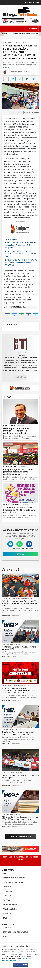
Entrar (20, 554)
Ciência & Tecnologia (13, 882)
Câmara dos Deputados (14, 878)
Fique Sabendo (10, 909)
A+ (19, 112)
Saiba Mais (20, 377)
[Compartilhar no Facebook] (6, 79)
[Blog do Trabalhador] (20, 11)
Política (7, 913)
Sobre (6, 936)
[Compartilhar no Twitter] (13, 79)
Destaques (8, 887)
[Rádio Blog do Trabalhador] (20, 21)
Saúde (6, 918)
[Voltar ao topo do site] (38, 532)
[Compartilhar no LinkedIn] (33, 79)
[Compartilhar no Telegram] (26, 79)
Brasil (6, 873)
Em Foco (7, 900)
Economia (7, 891)
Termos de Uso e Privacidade (16, 932)
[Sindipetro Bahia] (20, 388)
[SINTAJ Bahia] (20, 849)
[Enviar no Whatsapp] (19, 79)
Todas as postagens (20, 836)
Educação (7, 896)
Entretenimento (10, 904)
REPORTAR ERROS (32, 112)
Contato (7, 927)
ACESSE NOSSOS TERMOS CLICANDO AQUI (18, 960)
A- (12, 112)
